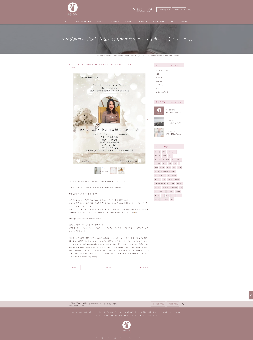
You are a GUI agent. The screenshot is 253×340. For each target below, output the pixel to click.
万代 (163, 152)
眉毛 (167, 195)
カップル (159, 88)
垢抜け (169, 167)
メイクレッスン (161, 85)
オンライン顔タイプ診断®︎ (168, 171)
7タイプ (162, 167)
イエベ (170, 156)
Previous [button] (71, 119)
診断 (157, 74)
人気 (164, 179)
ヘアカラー (170, 191)
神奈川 (164, 156)
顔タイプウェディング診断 (162, 160)
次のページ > (144, 267)
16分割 (157, 195)
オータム (157, 187)
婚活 (156, 167)
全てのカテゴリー (162, 70)
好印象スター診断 (160, 183)
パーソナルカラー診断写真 (169, 187)
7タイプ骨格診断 (172, 175)
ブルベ (164, 164)
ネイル (157, 199)
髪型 (172, 199)
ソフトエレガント (160, 175)
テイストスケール (177, 160)
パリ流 (157, 171)
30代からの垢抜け (162, 92)
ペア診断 (178, 191)
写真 (170, 164)
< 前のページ (75, 267)
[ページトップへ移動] (182, 304)
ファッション (165, 199)
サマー (179, 195)
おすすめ (157, 152)
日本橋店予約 (163, 10)
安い (162, 195)
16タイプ (157, 179)
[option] (109, 118)
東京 (180, 187)
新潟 (174, 164)
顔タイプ (159, 78)
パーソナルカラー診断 (173, 179)
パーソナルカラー (160, 191)
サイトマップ (152, 316)
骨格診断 (159, 81)
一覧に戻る (109, 267)
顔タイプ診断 (171, 183)
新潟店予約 (179, 10)
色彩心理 (157, 156)
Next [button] (147, 119)
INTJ (179, 167)
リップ (173, 195)
